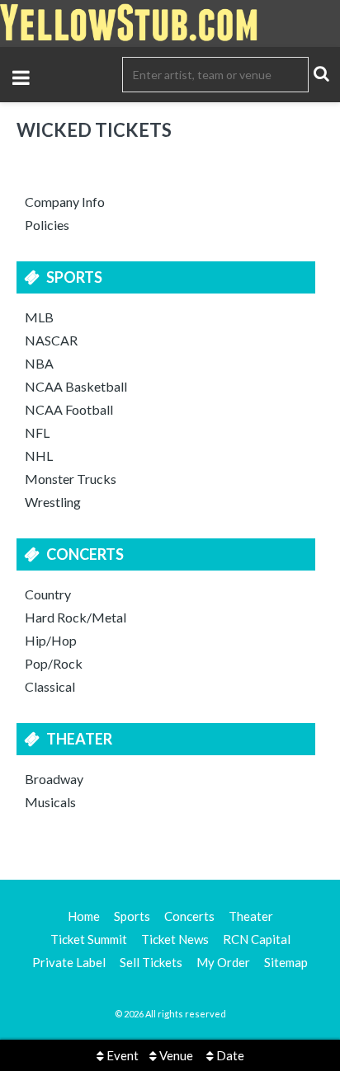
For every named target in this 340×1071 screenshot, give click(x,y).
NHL (39, 455)
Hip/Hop (51, 640)
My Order (223, 962)
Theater (79, 739)
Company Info (65, 201)
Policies (47, 225)
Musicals (50, 802)
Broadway (54, 779)
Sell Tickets (151, 962)
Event (121, 1055)
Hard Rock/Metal (75, 617)
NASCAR (51, 340)
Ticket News (175, 939)
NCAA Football (69, 409)
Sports (74, 277)
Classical (50, 686)
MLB (39, 317)
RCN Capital (256, 939)
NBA (39, 363)
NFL (37, 432)
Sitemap (286, 962)
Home (84, 916)
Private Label (69, 962)
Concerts (85, 554)
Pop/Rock (54, 663)
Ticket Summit (88, 939)
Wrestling (53, 502)
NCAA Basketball (76, 386)
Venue (175, 1055)
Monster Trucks (70, 478)
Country (48, 594)
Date (229, 1055)
